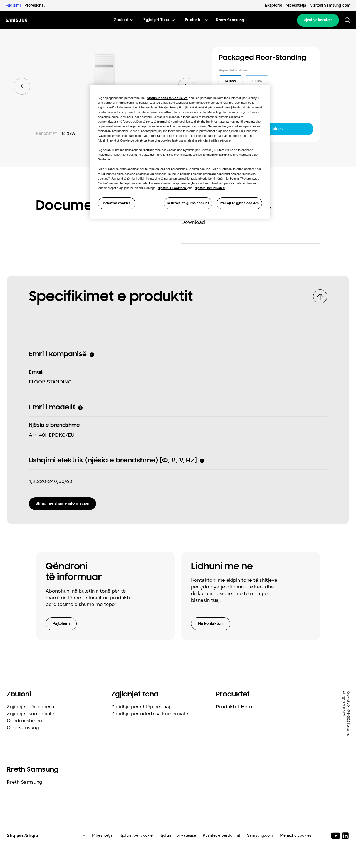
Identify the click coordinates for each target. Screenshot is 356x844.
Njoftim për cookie (136, 835)
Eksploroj (273, 5)
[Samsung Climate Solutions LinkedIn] (345, 836)
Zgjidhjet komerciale (30, 714)
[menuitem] (121, 20)
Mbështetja (296, 5)
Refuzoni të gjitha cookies (188, 203)
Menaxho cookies (117, 203)
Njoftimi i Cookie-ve (172, 188)
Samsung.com (260, 835)
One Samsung (23, 727)
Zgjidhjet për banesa (30, 707)
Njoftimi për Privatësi (210, 188)
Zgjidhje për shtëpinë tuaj (140, 707)
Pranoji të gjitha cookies (239, 203)
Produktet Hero (234, 707)
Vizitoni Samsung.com (330, 5)
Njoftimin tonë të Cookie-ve (167, 98)
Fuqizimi (13, 5)
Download (193, 222)
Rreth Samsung (24, 782)
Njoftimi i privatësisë (177, 835)
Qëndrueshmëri (24, 720)
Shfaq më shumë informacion (62, 503)
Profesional (34, 5)
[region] (180, 152)
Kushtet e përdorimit (221, 835)
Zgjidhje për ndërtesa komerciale (149, 714)
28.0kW (257, 81)
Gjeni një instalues (318, 20)
